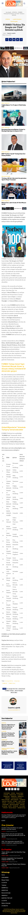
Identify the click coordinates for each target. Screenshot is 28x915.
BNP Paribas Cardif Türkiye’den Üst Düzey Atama (13, 154)
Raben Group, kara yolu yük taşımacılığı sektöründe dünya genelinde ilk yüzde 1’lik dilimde (13, 835)
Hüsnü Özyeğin (19, 690)
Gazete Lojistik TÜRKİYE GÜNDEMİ (8, 749)
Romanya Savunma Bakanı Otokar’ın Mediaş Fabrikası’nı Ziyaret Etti (13, 130)
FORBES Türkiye (12, 683)
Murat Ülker (14, 692)
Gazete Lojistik (11, 33)
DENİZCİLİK (4, 739)
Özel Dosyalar (14, 21)
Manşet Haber (5, 855)
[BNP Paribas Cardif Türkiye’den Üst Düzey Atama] (14, 142)
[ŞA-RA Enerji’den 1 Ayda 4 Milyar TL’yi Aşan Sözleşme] (22, 751)
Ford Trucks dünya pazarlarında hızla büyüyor (20, 766)
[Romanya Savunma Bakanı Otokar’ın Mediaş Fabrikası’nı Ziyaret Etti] (14, 118)
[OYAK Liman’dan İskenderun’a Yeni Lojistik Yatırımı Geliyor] (22, 743)
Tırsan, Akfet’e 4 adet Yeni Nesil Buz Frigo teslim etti (13, 852)
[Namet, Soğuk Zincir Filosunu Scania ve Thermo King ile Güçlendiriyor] (22, 726)
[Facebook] (6, 39)
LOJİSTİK (4, 731)
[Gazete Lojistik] (14, 701)
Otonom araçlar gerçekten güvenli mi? (7, 766)
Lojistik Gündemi (17, 19)
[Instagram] (9, 789)
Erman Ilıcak (17, 681)
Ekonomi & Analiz (6, 176)
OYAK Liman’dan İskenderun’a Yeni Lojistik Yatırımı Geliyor (8, 744)
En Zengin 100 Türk (9, 681)
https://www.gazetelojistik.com (14, 709)
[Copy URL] (21, 39)
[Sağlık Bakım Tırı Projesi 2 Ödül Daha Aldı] (14, 93)
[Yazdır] (17, 39)
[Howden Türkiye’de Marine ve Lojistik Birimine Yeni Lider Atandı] (22, 734)
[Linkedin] (14, 39)
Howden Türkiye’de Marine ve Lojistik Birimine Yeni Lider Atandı (8, 735)
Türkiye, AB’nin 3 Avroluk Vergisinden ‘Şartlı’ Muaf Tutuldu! (14, 179)
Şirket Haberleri (5, 103)
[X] (10, 39)
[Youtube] (18, 789)
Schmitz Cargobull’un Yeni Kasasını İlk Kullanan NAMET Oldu (12, 858)
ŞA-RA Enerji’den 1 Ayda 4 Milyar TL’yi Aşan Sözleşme (9, 752)
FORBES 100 (4, 683)
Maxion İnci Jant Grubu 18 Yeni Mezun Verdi (14, 203)
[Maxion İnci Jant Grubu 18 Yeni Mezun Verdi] (14, 191)
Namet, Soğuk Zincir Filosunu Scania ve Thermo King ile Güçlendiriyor (8, 727)
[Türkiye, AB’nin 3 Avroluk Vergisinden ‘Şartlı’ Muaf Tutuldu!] (14, 167)
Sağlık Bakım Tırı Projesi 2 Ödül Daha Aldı (14, 105)
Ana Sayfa (8, 12)
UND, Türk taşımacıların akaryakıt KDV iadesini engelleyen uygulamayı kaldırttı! (13, 842)
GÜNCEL (14, 12)
